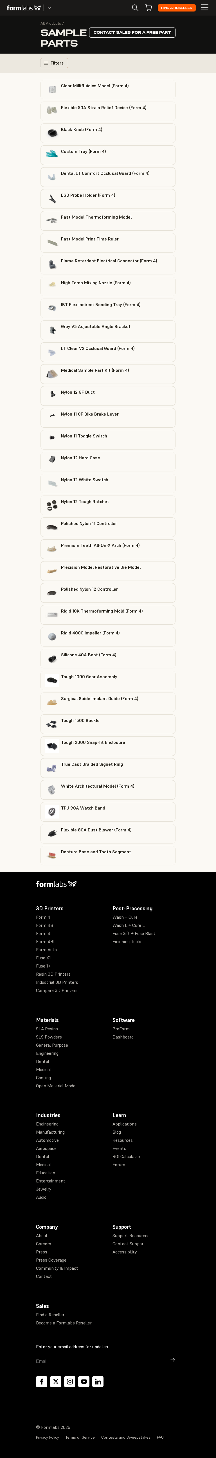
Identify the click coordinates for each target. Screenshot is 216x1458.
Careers (43, 1243)
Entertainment (50, 1181)
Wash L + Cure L (128, 925)
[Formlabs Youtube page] (83, 1381)
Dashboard (123, 1037)
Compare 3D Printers (57, 990)
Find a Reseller (176, 8)
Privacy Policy (47, 1437)
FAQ (160, 1437)
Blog (116, 1132)
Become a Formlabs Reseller (64, 1323)
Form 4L (44, 933)
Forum (118, 1164)
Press (41, 1252)
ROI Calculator (126, 1156)
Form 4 (43, 917)
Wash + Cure (125, 917)
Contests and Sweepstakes (125, 1437)
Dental (42, 1061)
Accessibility (124, 1252)
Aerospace (46, 1148)
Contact (44, 1276)
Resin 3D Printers (53, 974)
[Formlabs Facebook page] (41, 1381)
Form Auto (46, 949)
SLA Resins (47, 1028)
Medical (43, 1069)
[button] (108, 89)
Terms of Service (80, 1437)
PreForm (121, 1028)
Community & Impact (57, 1268)
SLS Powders (49, 1037)
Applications (124, 1124)
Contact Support (128, 1243)
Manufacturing (50, 1132)
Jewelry (43, 1189)
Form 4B (44, 925)
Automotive (47, 1140)
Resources (122, 1140)
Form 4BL (46, 941)
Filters (57, 63)
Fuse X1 (43, 957)
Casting (43, 1077)
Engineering (47, 1053)
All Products (50, 23)
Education (45, 1172)
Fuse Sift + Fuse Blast (134, 933)
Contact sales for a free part (132, 32)
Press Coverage (51, 1260)
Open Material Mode (55, 1085)
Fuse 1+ (43, 966)
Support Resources (131, 1235)
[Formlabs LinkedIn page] (98, 1381)
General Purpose (52, 1045)
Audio (41, 1197)
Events (119, 1148)
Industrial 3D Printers (57, 982)
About (42, 1235)
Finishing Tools (126, 941)
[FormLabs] (24, 7)
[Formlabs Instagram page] (69, 1381)
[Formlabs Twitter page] (55, 1381)
